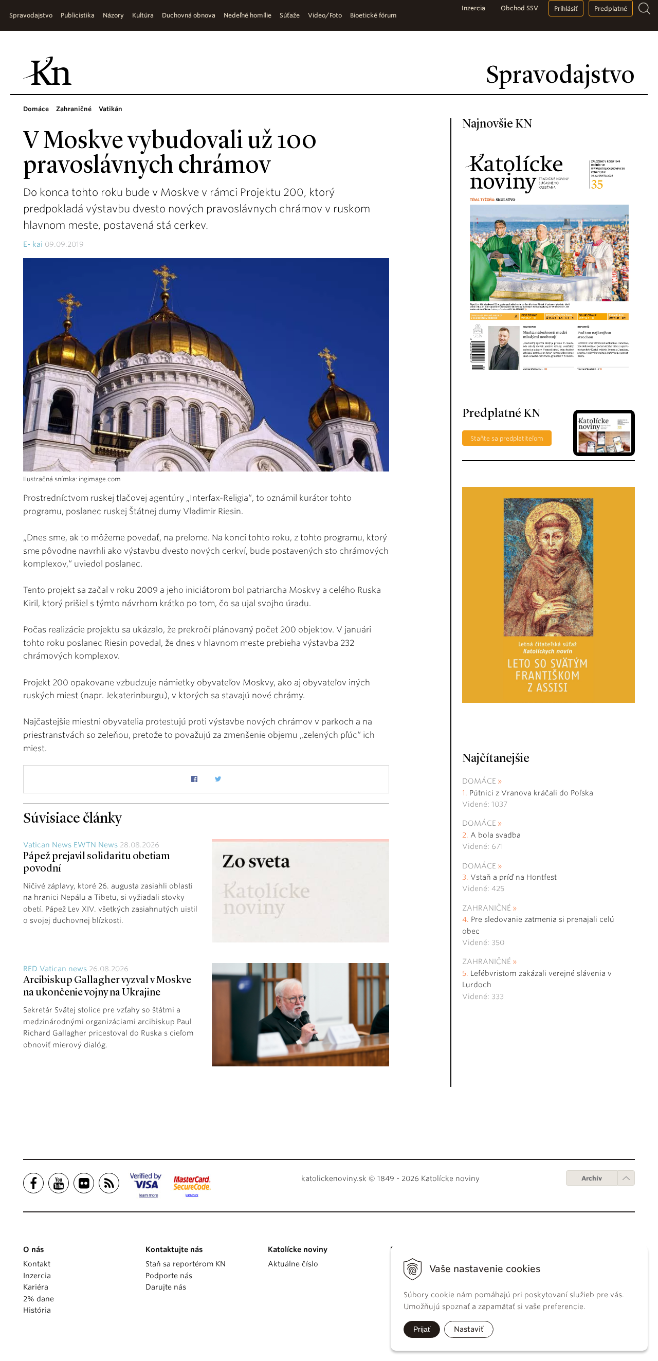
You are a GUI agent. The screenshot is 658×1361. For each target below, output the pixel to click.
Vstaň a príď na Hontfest (513, 877)
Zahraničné (486, 908)
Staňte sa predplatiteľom (506, 438)
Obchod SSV (519, 8)
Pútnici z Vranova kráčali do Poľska (531, 793)
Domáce (479, 781)
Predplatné (610, 8)
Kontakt (36, 1264)
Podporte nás (168, 1276)
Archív (591, 1178)
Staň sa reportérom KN (185, 1264)
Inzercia (473, 8)
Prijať (421, 1329)
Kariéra (35, 1287)
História (37, 1310)
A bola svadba (495, 835)
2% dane (38, 1299)
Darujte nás (165, 1287)
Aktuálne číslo (293, 1264)
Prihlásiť (566, 8)
